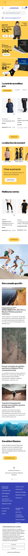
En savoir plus (14, 5)
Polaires (17, 89)
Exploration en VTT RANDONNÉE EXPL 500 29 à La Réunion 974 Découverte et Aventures (14, 311)
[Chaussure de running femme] (14, 49)
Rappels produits (6, 503)
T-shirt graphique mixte (8, 121)
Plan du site (5, 496)
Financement (19, 489)
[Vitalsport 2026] (14, 30)
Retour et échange (21, 492)
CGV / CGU (18, 512)
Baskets (24, 89)
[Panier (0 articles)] (25, 8)
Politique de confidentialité (9, 540)
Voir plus (14, 136)
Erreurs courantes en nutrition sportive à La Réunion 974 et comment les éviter (13, 368)
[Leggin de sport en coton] (14, 67)
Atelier (4, 513)
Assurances (19, 497)
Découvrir (6, 54)
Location (4, 511)
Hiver (5, 36)
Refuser (13, 548)
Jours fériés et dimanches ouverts (7, 500)
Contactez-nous (6, 490)
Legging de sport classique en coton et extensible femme (7, 223)
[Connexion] (23, 8)
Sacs (11, 36)
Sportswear (7, 90)
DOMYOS (4, 219)
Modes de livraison (21, 495)
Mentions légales (20, 519)
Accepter (13, 544)
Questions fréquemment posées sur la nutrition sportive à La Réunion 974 (13, 405)
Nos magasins (6, 493)
